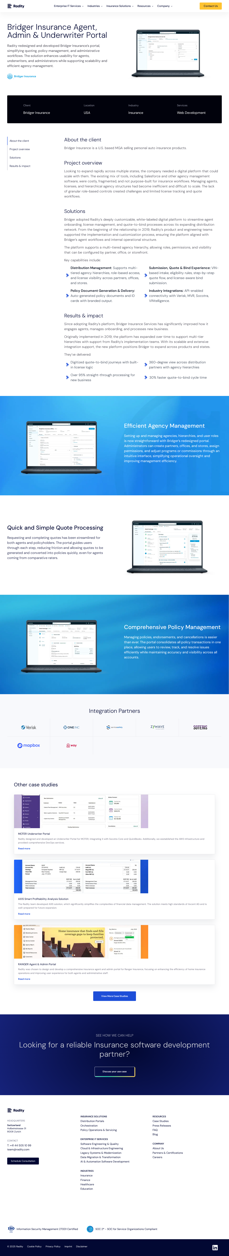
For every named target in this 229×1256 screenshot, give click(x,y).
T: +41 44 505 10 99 (19, 1145)
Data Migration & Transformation (100, 1157)
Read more (24, 848)
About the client (19, 141)
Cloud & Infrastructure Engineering (101, 1148)
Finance (85, 1180)
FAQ (155, 1130)
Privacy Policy (53, 1246)
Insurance (86, 1175)
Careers (157, 1157)
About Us (158, 1148)
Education (86, 1189)
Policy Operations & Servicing (98, 1130)
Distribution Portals (92, 1121)
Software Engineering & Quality (99, 1144)
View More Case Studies (114, 996)
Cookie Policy (34, 1246)
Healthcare (87, 1184)
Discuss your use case (115, 1071)
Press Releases (162, 1125)
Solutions (15, 157)
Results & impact (20, 166)
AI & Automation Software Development (104, 1161)
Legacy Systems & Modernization (100, 1153)
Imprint (68, 1246)
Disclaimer (81, 1246)
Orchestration (89, 1125)
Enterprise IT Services (67, 6)
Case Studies (161, 1121)
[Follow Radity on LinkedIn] (215, 1248)
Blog (155, 1134)
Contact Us (211, 6)
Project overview (20, 149)
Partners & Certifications (168, 1153)
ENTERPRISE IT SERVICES (94, 1139)
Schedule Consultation (23, 1160)
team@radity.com (18, 1149)
